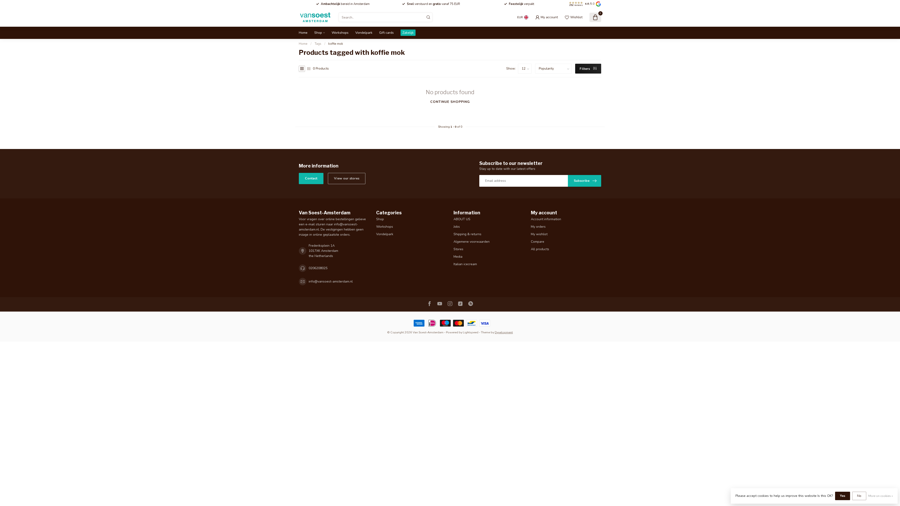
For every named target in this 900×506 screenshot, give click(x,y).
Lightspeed (470, 332)
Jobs (457, 226)
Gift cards (386, 32)
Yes (842, 496)
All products (540, 249)
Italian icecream (465, 264)
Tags (318, 44)
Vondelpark (363, 32)
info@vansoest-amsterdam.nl (331, 281)
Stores (458, 249)
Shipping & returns (467, 234)
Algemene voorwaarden (472, 241)
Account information (546, 219)
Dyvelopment (504, 332)
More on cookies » (880, 496)
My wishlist (539, 234)
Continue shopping (450, 102)
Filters (585, 69)
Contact (311, 178)
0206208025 (318, 268)
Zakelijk (408, 32)
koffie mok (335, 44)
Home (303, 32)
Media (458, 256)
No (859, 496)
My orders (538, 226)
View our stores (346, 178)
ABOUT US (462, 219)
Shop (318, 32)
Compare (537, 241)
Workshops (340, 32)
